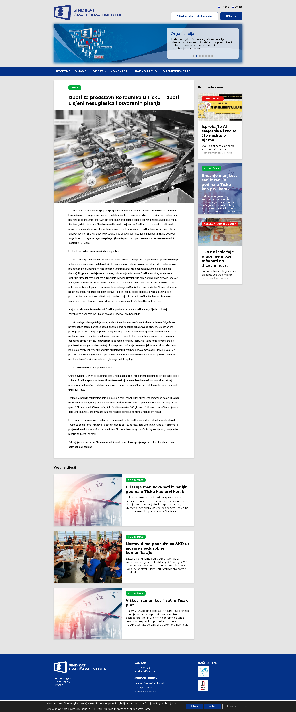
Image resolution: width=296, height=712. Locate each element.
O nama (80, 71)
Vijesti (98, 71)
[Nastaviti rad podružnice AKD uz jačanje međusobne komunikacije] (88, 557)
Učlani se (231, 16)
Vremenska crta (176, 71)
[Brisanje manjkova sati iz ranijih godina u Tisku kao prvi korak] (88, 500)
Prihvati (194, 706)
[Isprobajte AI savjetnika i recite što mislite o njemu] (220, 107)
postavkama (143, 709)
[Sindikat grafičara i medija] (89, 12)
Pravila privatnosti (143, 687)
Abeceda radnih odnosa (220, 224)
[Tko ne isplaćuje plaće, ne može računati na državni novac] (220, 232)
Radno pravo (146, 71)
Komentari (119, 71)
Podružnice (135, 480)
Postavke (232, 706)
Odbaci (213, 706)
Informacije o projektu (146, 691)
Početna (63, 71)
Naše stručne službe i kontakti (150, 683)
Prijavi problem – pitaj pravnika (194, 16)
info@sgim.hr (148, 671)
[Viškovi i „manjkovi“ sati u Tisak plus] (88, 613)
